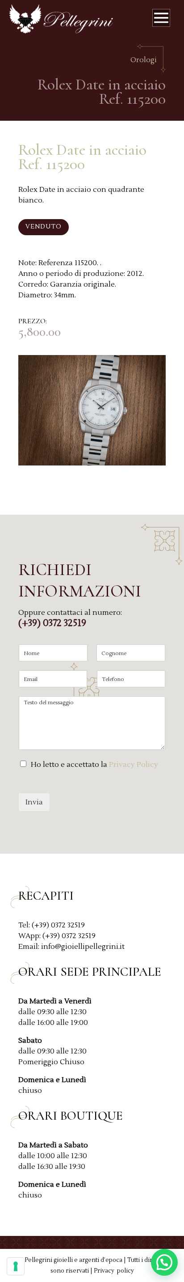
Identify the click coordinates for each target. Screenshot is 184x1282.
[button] (164, 1262)
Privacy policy (114, 1270)
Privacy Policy (133, 764)
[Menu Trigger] (161, 20)
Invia (34, 802)
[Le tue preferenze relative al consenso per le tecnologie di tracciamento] (15, 1266)
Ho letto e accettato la (94, 764)
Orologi (143, 59)
